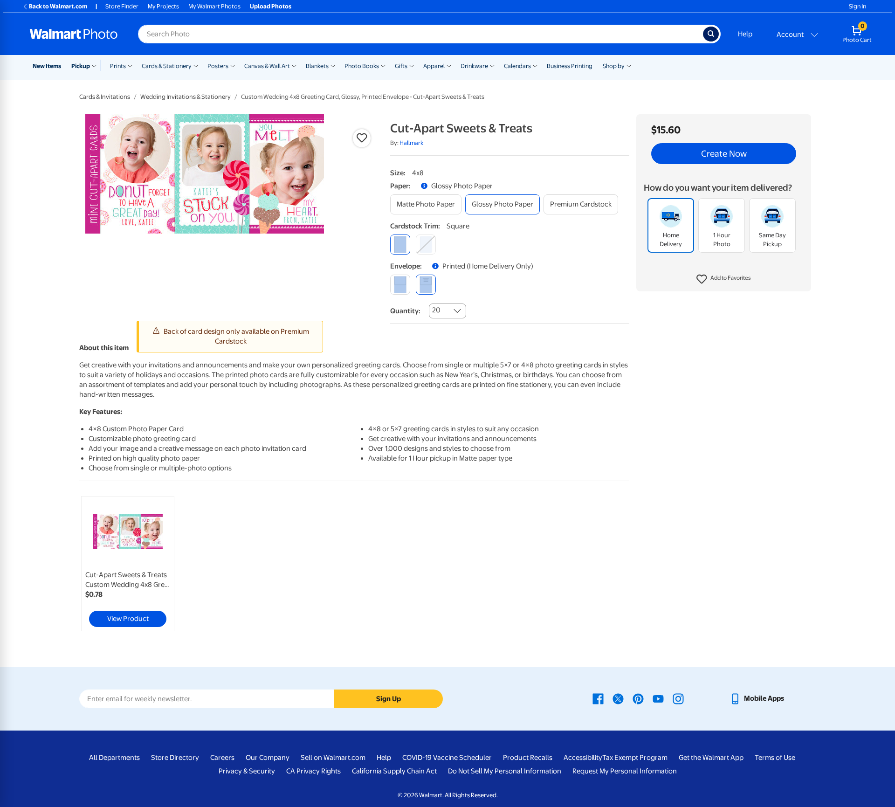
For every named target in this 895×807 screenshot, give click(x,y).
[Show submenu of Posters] (232, 65)
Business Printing (569, 65)
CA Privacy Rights (313, 771)
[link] (128, 564)
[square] (400, 245)
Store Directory (175, 757)
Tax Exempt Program (635, 757)
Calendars (517, 65)
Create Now (724, 154)
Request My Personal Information (624, 771)
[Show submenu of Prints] (130, 65)
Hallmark (411, 142)
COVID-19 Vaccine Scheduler (447, 757)
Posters (217, 65)
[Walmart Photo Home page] (74, 34)
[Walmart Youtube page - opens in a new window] (658, 698)
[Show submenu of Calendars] (535, 65)
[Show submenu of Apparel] (449, 65)
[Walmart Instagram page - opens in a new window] (678, 698)
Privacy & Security (247, 771)
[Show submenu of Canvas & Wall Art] (294, 65)
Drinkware (474, 65)
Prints (118, 65)
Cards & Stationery (167, 65)
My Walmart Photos (214, 6)
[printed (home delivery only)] (426, 285)
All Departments (114, 757)
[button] (724, 280)
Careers (222, 757)
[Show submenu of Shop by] (629, 65)
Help (745, 34)
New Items (47, 65)
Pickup (80, 65)
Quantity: (405, 311)
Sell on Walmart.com (333, 757)
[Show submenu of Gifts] (411, 65)
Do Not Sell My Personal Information (504, 771)
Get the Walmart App (711, 757)
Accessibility (583, 757)
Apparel (434, 65)
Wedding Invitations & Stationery (185, 96)
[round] (426, 245)
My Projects (163, 6)
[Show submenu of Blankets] (333, 65)
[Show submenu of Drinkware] (492, 65)
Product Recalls (527, 757)
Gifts (401, 65)
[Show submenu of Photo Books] (383, 65)
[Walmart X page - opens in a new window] (618, 698)
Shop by (614, 65)
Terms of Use (775, 757)
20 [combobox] (436, 310)
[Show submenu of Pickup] (96, 65)
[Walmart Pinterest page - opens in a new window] (638, 698)
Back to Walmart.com (58, 6)
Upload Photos (270, 6)
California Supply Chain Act (394, 771)
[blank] (400, 285)
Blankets (317, 65)
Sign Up (388, 699)
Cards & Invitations (104, 96)
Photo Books (361, 65)
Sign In (857, 6)
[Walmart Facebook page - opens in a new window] (598, 698)
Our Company (267, 757)
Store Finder (121, 6)
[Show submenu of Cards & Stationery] (196, 65)
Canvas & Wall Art (267, 65)
